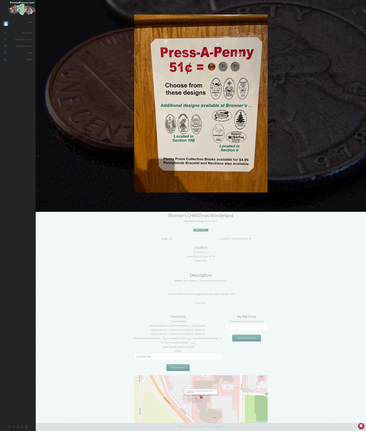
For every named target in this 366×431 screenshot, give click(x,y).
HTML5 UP (219, 427)
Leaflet (255, 422)
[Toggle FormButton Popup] (361, 426)
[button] (201, 397)
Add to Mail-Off (201, 230)
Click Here (189, 221)
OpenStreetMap (263, 422)
